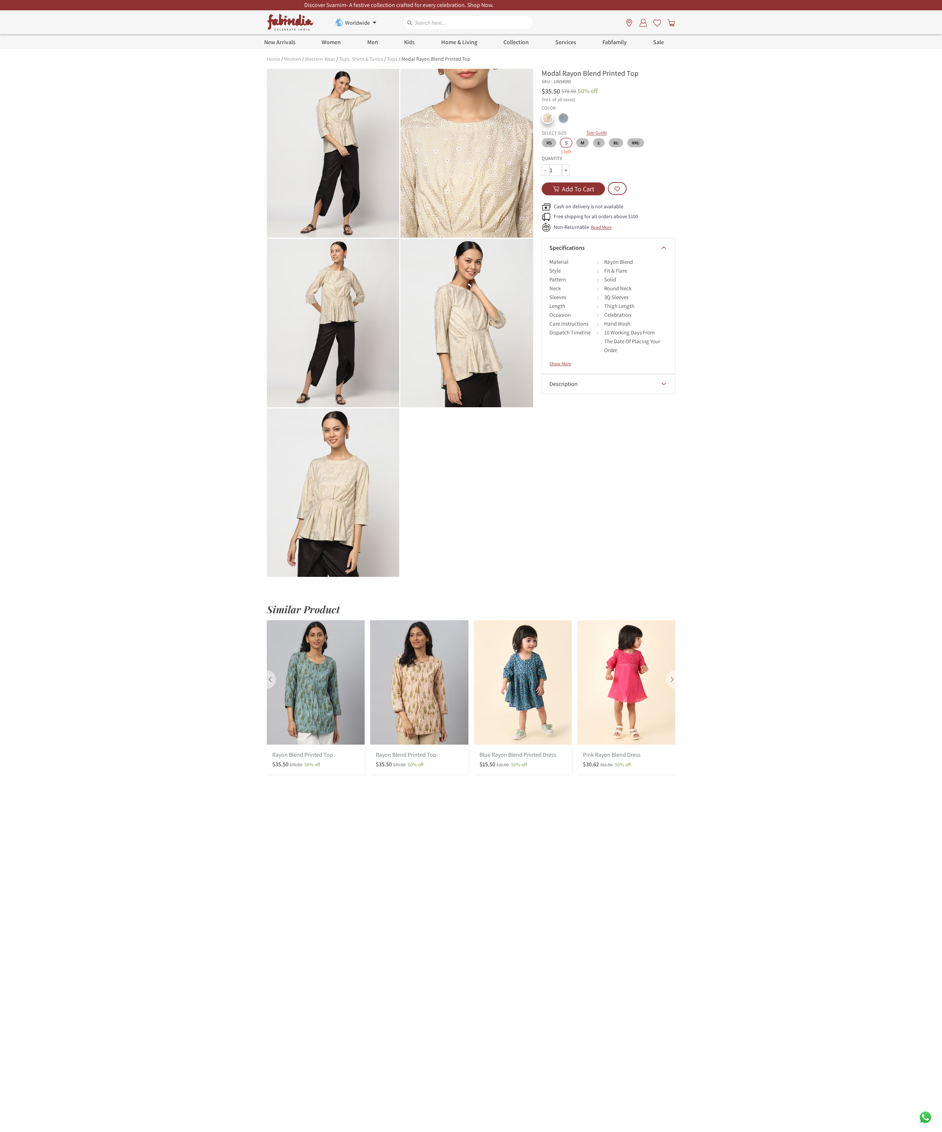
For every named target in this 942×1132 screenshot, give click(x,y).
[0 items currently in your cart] (669, 22)
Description (563, 384)
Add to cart (578, 189)
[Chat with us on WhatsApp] (925, 1117)
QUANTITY (552, 158)
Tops (392, 59)
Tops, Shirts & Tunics (361, 59)
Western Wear (320, 59)
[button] (547, 118)
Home (273, 59)
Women (292, 59)
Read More (601, 227)
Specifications (567, 248)
